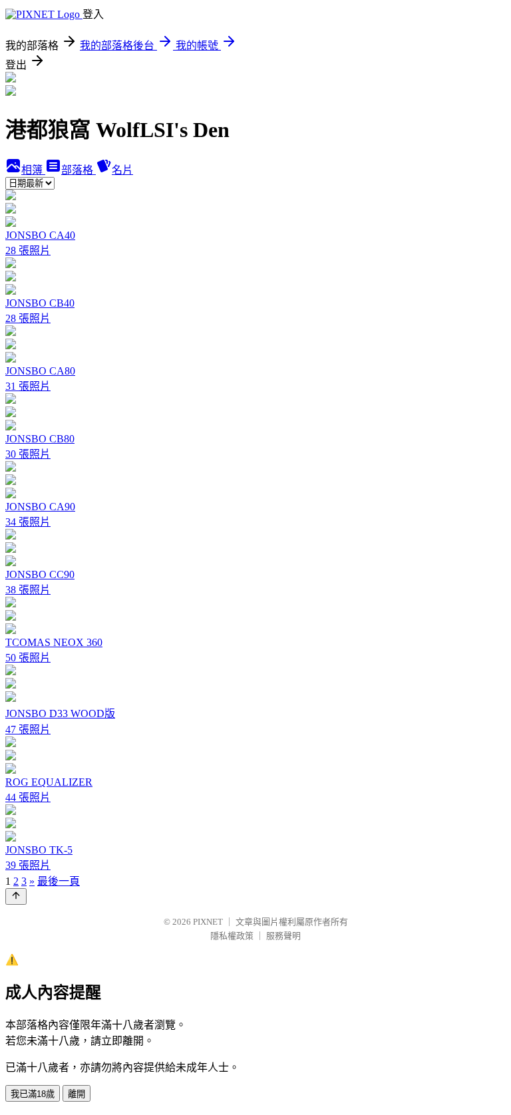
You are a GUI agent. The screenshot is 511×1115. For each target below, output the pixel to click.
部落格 (78, 170)
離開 (76, 1094)
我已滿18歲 (33, 1094)
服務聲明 (283, 936)
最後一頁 (58, 881)
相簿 (33, 170)
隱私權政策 (232, 936)
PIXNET (208, 922)
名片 (122, 170)
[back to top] (16, 896)
